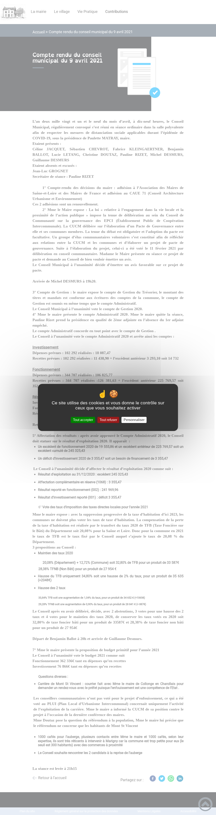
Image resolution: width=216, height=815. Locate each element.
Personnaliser (134, 420)
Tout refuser (108, 420)
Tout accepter (83, 420)
